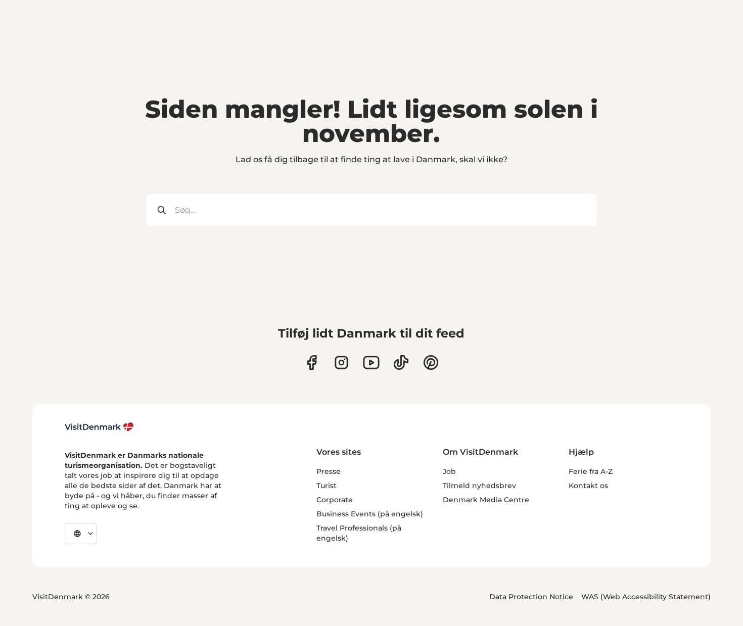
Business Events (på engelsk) (369, 513)
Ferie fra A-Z (591, 471)
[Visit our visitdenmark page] (371, 362)
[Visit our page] (341, 362)
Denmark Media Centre (486, 499)
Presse (328, 471)
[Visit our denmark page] (311, 362)
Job (449, 471)
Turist (326, 485)
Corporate (334, 499)
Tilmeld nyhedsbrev (479, 485)
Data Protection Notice (531, 596)
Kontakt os (588, 485)
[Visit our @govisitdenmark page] (401, 362)
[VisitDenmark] (99, 427)
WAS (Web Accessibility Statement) (646, 596)
